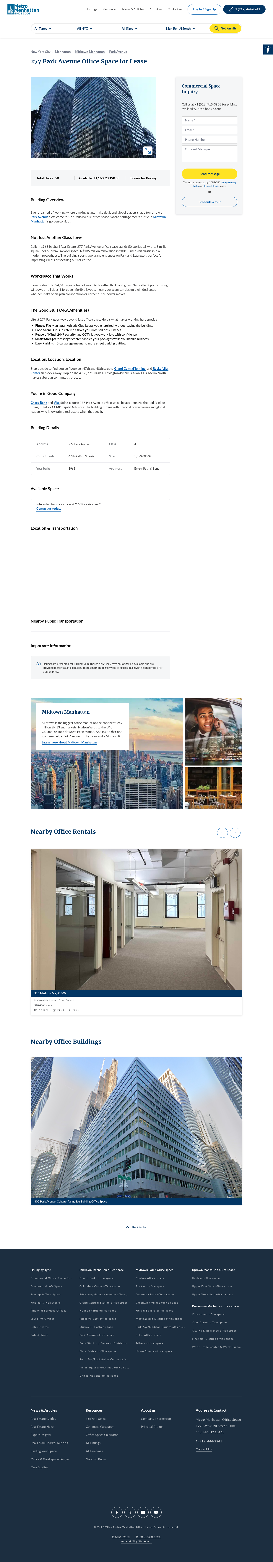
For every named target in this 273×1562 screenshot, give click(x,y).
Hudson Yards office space (97, 1310)
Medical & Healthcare (46, 1302)
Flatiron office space (150, 1286)
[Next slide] (235, 833)
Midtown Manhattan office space (101, 1270)
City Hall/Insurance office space (214, 1330)
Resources (110, 9)
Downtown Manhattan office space (215, 1306)
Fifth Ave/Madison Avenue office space (106, 1294)
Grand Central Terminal (130, 368)
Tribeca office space (149, 1343)
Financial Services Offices (48, 1310)
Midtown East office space (97, 1318)
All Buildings (94, 1451)
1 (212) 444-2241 (209, 1441)
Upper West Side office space (212, 1294)
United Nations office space (98, 1375)
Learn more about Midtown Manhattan (69, 742)
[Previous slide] (222, 833)
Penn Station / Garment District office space (110, 1343)
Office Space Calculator (102, 1435)
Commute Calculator (100, 1426)
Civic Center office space (209, 1322)
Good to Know (96, 1459)
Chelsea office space (150, 1278)
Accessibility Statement (136, 1541)
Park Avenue (118, 51)
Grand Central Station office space (103, 1302)
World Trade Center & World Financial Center (223, 1347)
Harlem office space (206, 1278)
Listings (92, 9)
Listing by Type (41, 1270)
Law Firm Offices (42, 1318)
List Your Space (96, 1418)
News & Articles (133, 9)
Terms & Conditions (148, 1536)
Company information (156, 1418)
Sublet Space (40, 1335)
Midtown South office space (154, 1270)
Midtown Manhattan (90, 51)
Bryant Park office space (96, 1278)
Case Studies (39, 1467)
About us (156, 9)
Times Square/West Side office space (105, 1367)
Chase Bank (39, 402)
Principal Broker (152, 1426)
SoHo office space (148, 1335)
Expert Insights (41, 1435)
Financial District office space (213, 1338)
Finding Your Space (44, 1451)
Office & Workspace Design (50, 1459)
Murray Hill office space (96, 1327)
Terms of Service (212, 186)
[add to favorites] (236, 854)
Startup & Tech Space (46, 1294)
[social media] (117, 1512)
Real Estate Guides (43, 1418)
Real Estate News (42, 1426)
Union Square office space (154, 1351)
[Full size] (148, 150)
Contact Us (204, 1449)
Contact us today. (48, 508)
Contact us (175, 9)
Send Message (210, 173)
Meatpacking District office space (159, 1318)
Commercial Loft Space (46, 1286)
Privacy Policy (121, 1536)
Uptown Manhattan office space (213, 1270)
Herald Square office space (154, 1310)
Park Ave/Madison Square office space (162, 1327)
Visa (57, 402)
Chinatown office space (208, 1314)
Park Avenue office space (96, 1335)
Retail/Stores (40, 1327)
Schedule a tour (210, 202)
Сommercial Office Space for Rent (54, 1278)
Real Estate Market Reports (49, 1443)
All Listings (93, 1443)
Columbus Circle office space (99, 1286)
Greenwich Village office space (157, 1302)
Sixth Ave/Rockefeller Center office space (108, 1359)
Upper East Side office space (212, 1286)
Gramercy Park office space (155, 1294)
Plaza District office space (97, 1351)
